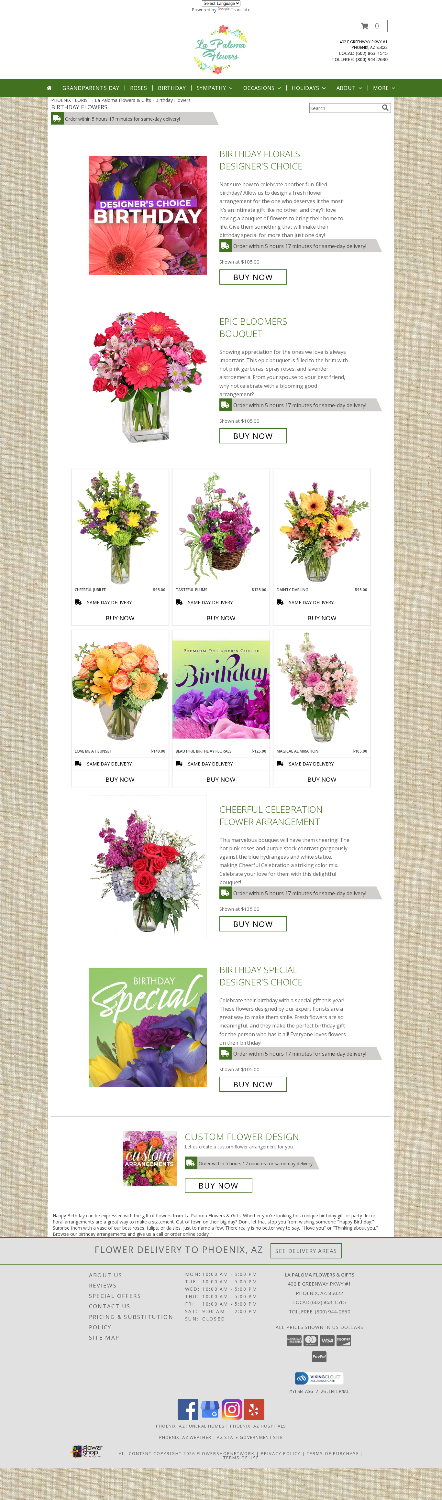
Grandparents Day (90, 88)
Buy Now (253, 277)
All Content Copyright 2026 (157, 1453)
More (381, 88)
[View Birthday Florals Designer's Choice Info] (152, 215)
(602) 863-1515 (372, 53)
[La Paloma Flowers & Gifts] (221, 49)
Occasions (259, 88)
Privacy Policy (281, 1453)
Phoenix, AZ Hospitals (258, 1426)
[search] (385, 107)
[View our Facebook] (188, 1418)
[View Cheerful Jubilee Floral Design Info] (120, 528)
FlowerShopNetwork (226, 1453)
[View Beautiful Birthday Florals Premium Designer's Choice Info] (221, 689)
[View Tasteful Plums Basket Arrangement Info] (221, 528)
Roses (138, 88)
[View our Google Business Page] (210, 1418)
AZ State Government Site (250, 1437)
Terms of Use (241, 1458)
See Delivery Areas (306, 1251)
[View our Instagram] (232, 1418)
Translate (240, 9)
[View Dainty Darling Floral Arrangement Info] (321, 528)
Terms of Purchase (333, 1453)
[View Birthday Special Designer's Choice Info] (152, 1027)
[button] (370, 26)
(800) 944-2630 (372, 59)
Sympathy (211, 88)
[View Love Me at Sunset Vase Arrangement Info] (120, 689)
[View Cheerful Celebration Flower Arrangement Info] (152, 867)
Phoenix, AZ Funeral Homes (190, 1426)
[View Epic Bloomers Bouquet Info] (152, 378)
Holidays (305, 88)
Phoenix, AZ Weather (185, 1437)
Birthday (172, 88)
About (346, 88)
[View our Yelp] (254, 1418)
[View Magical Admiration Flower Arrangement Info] (321, 689)
